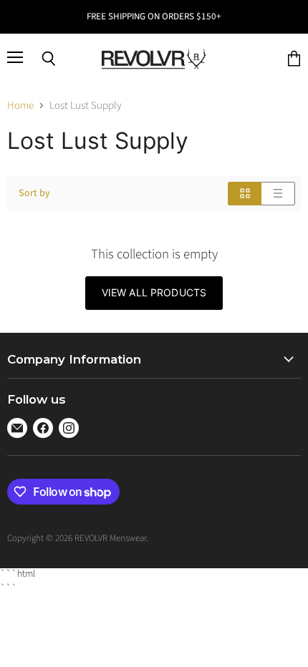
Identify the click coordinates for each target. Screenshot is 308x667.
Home (20, 105)
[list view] (278, 193)
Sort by (34, 193)
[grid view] (244, 193)
